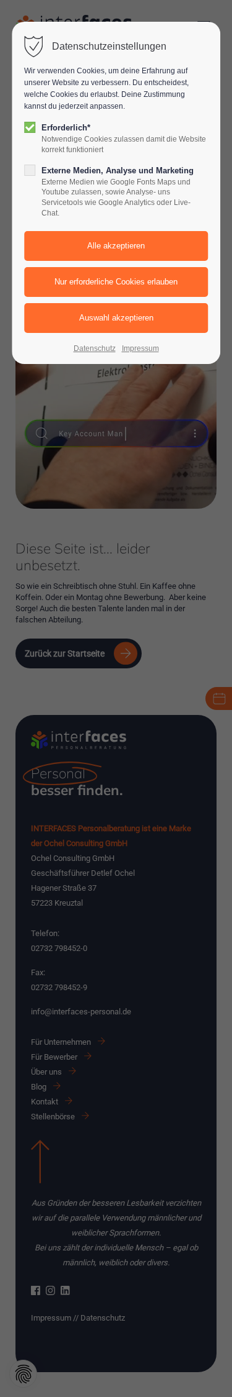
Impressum (140, 348)
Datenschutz (95, 348)
